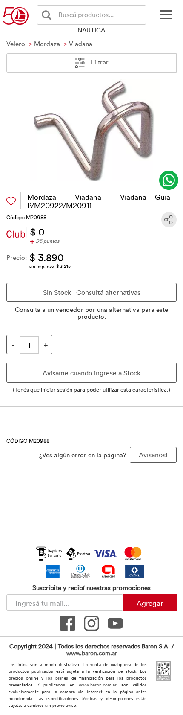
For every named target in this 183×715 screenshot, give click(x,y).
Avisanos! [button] (153, 455)
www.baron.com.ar (91, 653)
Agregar (150, 602)
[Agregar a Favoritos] (11, 201)
